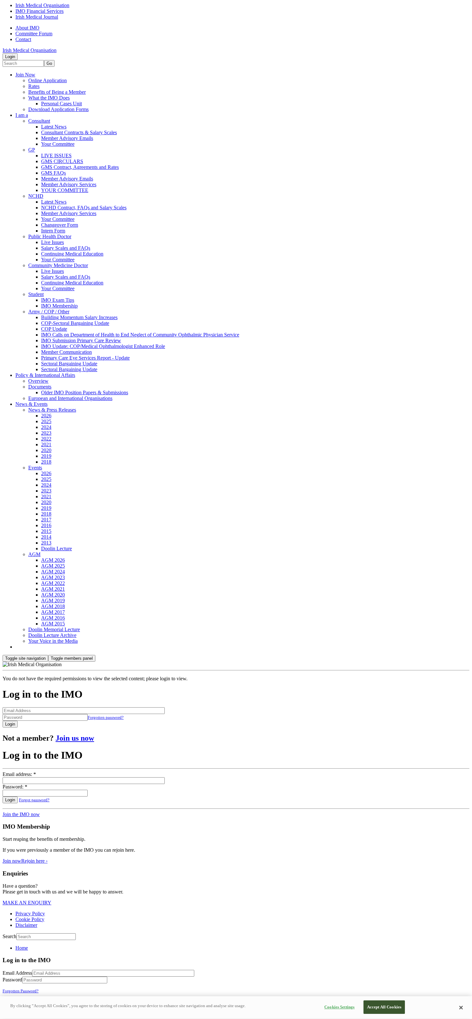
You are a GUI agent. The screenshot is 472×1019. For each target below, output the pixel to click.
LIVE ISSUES (56, 155)
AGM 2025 (53, 566)
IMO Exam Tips (57, 300)
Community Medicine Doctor (58, 265)
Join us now (75, 738)
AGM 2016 (53, 618)
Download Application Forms (58, 109)
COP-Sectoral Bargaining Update (75, 323)
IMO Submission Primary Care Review (81, 340)
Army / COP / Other (48, 311)
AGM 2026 (53, 560)
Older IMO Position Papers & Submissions (84, 392)
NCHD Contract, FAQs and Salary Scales (84, 207)
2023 (46, 433)
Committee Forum (33, 33)
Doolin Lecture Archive (52, 635)
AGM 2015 (53, 623)
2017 (46, 519)
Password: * (15, 786)
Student (36, 294)
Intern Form (53, 230)
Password (12, 979)
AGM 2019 (53, 600)
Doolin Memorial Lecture (54, 629)
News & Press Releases (52, 410)
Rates (33, 86)
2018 (46, 462)
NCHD (35, 196)
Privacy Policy (30, 913)
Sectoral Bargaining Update (69, 363)
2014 (46, 537)
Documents (39, 386)
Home (21, 948)
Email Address (17, 973)
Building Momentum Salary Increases (79, 317)
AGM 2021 (53, 589)
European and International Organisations (70, 398)
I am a (21, 115)
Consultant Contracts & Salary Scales (79, 132)
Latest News (53, 126)
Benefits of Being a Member (57, 92)
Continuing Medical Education (72, 254)
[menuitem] (242, 948)
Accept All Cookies (384, 1007)
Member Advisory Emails (67, 138)
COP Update (54, 329)
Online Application (47, 80)
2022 (46, 438)
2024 (46, 427)
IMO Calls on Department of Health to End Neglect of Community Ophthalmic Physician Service (140, 334)
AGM (34, 554)
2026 (46, 415)
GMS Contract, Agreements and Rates (80, 167)
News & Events (31, 404)
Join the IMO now (21, 814)
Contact (23, 39)
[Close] (461, 1008)
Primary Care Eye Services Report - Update (85, 358)
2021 (46, 444)
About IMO (27, 27)
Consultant (39, 121)
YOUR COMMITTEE (64, 190)
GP (31, 149)
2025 (46, 421)
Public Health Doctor (49, 236)
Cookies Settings (339, 1007)
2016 (46, 525)
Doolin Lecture (56, 548)
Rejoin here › (34, 861)
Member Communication (66, 352)
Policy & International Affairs (45, 375)
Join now (12, 861)
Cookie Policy (29, 919)
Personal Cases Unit (61, 103)
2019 (46, 456)
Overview (38, 381)
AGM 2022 (53, 583)
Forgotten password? (106, 717)
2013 (46, 542)
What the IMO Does (49, 97)
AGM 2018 (53, 606)
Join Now (25, 74)
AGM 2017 (53, 612)
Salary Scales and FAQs (65, 248)
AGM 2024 (53, 571)
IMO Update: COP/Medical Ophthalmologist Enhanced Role (103, 346)
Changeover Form (59, 225)
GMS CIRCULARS (62, 161)
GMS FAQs (53, 173)
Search (9, 936)
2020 (46, 450)
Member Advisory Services (68, 184)
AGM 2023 (53, 577)
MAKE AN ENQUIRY (27, 902)
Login (10, 56)
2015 (46, 531)
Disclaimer (26, 925)
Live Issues (52, 242)
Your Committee (57, 144)
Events (35, 467)
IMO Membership (59, 306)
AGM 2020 (53, 594)
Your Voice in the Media (53, 641)
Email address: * (19, 774)
